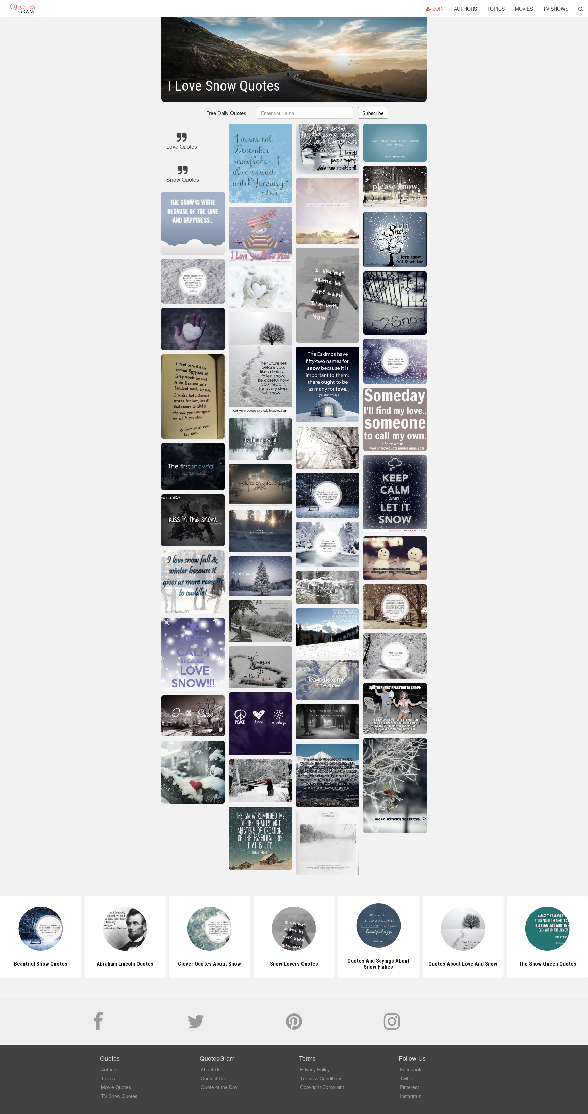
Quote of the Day (219, 1087)
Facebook (410, 1069)
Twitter (407, 1078)
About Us (210, 1069)
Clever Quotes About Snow (125, 964)
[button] (580, 8)
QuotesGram (22, 8)
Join (437, 8)
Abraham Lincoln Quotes (40, 964)
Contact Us (213, 1078)
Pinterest (409, 1087)
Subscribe (373, 113)
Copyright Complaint (322, 1087)
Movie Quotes (116, 1087)
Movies (524, 8)
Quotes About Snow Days (547, 964)
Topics (496, 8)
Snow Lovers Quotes (209, 964)
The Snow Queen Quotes (463, 964)
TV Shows (555, 8)
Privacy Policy (315, 1069)
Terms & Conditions (321, 1078)
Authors (465, 8)
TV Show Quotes (119, 1096)
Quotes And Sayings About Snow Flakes (294, 964)
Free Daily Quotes (226, 112)
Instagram (411, 1096)
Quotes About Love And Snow (378, 964)
